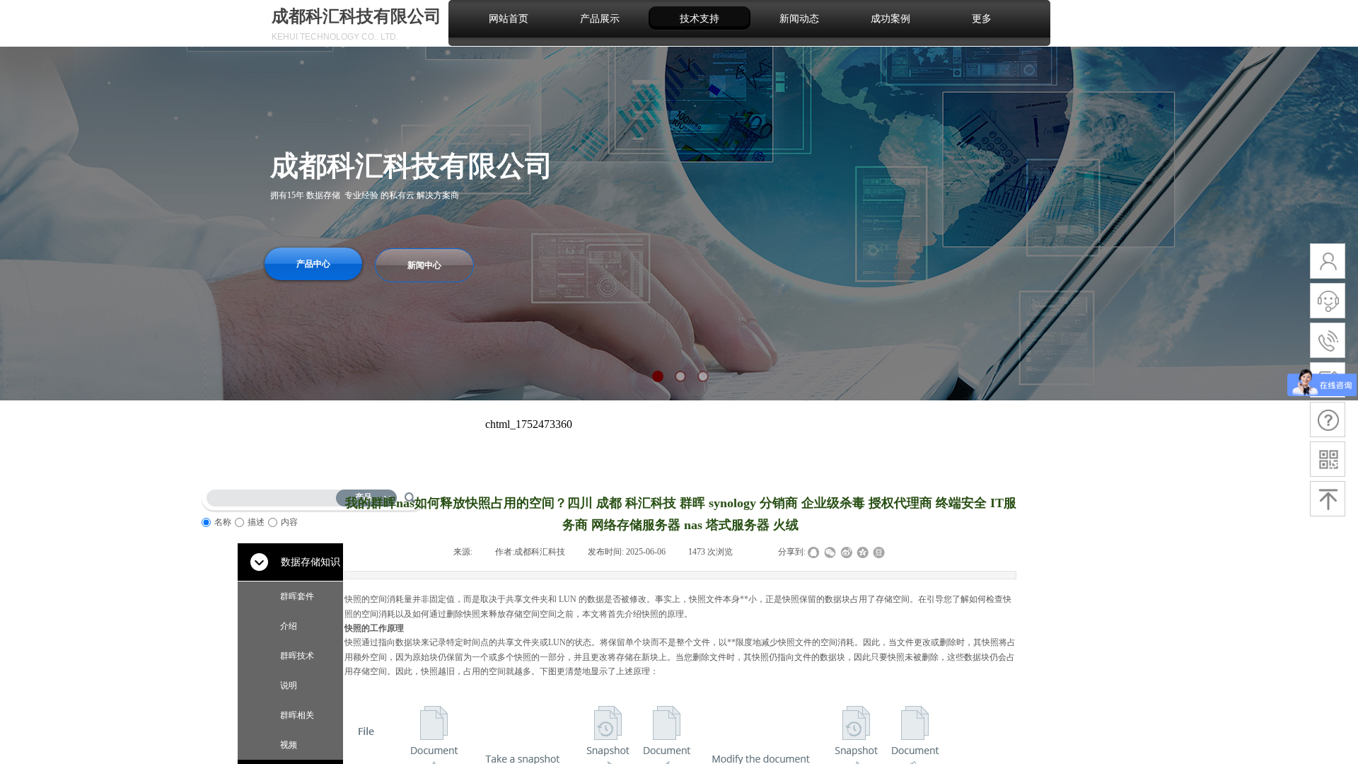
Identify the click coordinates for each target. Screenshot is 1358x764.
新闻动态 (799, 18)
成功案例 (890, 18)
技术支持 (699, 18)
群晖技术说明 (297, 670)
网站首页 (508, 18)
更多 (982, 18)
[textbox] (274, 495)
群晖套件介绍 (297, 611)
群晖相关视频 (297, 730)
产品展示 (600, 18)
